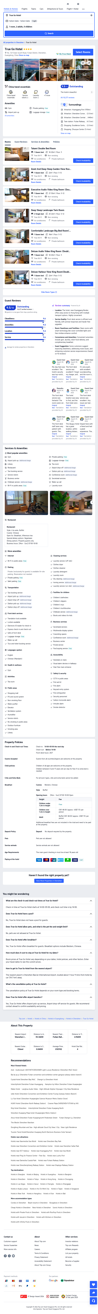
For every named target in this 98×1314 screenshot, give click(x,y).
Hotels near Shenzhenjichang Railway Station (27, 1165)
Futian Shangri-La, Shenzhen (70, 1118)
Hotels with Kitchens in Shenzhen (48, 1217)
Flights (24, 9)
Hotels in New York (18, 1194)
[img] (22, 70)
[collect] (93, 1284)
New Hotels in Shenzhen (41, 1208)
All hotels (68, 1257)
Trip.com (22, 1019)
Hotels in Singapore (71, 1189)
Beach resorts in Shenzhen (38, 1203)
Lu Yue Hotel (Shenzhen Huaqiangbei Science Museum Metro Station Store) (39, 1099)
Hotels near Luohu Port (56, 1156)
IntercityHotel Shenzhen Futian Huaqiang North (46, 1108)
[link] (68, 4)
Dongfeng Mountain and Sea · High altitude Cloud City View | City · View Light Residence (44, 1127)
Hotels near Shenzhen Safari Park (66, 1146)
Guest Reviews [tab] (21, 142)
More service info (10, 1249)
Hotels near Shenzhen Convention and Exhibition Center (32, 1146)
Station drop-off (14, 607)
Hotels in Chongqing (65, 1179)
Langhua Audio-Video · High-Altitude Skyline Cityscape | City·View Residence (50, 1089)
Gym (9, 457)
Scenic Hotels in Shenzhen (62, 1208)
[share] (93, 1292)
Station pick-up (57, 471)
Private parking (57, 457)
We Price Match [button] (65, 54)
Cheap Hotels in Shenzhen (20, 1208)
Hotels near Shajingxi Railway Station (60, 1165)
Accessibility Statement (43, 1261)
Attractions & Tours (55, 9)
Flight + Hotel (72, 9)
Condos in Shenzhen (18, 1203)
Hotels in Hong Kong (48, 1179)
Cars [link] (41, 9)
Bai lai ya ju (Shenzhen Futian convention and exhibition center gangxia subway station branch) (46, 1075)
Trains (33, 9)
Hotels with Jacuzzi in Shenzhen (22, 1217)
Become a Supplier (72, 1261)
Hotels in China (40, 1019)
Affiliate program (71, 1249)
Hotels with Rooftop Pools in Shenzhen (55, 1212)
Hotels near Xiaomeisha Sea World (23, 1141)
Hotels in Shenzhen (73, 1019)
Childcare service (14, 482)
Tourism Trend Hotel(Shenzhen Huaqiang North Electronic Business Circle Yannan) (41, 1132)
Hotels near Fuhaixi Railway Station (51, 1160)
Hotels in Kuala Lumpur (19, 1189)
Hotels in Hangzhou (34, 1194)
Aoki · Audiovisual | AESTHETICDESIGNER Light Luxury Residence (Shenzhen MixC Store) (44, 1070)
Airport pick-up (13, 460)
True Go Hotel (13, 49)
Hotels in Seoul (32, 1184)
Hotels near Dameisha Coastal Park (23, 1160)
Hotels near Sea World (62, 1151)
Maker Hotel (15, 1089)
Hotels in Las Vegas (18, 1184)
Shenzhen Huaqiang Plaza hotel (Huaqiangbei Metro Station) (33, 1113)
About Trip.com (40, 1241)
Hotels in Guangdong (56, 1019)
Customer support (10, 1241)
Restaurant (12, 468)
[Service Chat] (93, 1300)
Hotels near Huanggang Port (41, 1151)
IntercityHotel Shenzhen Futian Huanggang (27, 1084)
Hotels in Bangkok (64, 1174)
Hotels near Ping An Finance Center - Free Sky (28, 1156)
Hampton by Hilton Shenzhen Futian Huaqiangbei (63, 1084)
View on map (66, 133)
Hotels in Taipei (57, 1189)
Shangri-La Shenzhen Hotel (47, 1079)
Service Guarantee (10, 1245)
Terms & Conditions (42, 1253)
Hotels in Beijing (33, 1174)
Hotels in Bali (60, 1194)
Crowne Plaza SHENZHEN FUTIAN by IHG (63, 1103)
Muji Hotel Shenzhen (18, 1108)
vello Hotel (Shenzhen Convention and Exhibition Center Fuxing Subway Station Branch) (44, 1094)
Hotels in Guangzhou (48, 1174)
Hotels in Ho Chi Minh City (39, 1189)
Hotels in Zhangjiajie (63, 1184)
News (37, 1245)
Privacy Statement (41, 1257)
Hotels (29, 1019)
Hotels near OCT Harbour (20, 1151)
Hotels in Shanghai (18, 1174)
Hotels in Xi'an (48, 1194)
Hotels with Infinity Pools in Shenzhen (25, 1222)
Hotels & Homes (11, 9)
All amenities (9, 116)
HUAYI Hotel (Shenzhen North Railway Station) (28, 1103)
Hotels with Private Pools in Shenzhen (25, 1212)
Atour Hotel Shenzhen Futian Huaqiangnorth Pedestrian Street (34, 1118)
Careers (37, 1249)
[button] (73, 4)
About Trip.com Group (43, 1265)
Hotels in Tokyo (33, 1179)
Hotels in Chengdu (47, 1184)
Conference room (58, 475)
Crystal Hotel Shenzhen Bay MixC (23, 1079)
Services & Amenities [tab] (40, 142)
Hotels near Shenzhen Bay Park (49, 1141)
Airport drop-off (57, 468)
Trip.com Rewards (71, 1245)
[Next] (92, 502)
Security (68, 1265)
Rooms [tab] (8, 142)
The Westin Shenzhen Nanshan (22, 1123)
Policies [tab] (56, 142)
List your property (71, 1253)
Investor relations (71, 1241)
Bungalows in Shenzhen (58, 1203)
